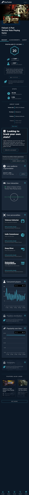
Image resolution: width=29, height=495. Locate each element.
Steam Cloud (18, 122)
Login (25, 2)
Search (20, 494)
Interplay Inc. (18, 112)
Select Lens (7, 173)
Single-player (18, 120)
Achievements (14, 40)
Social (14, 494)
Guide (26, 494)
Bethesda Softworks (19, 116)
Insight (2, 494)
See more (14, 401)
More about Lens (19, 161)
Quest (8, 494)
